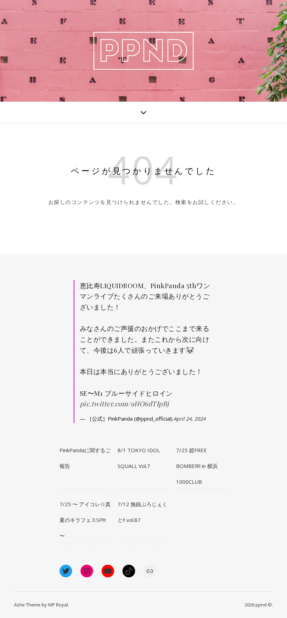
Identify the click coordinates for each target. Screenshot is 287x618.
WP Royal (58, 605)
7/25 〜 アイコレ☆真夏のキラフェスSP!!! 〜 (85, 520)
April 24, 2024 (190, 418)
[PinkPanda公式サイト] (143, 50)
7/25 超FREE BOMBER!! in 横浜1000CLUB (197, 466)
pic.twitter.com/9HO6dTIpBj (124, 403)
